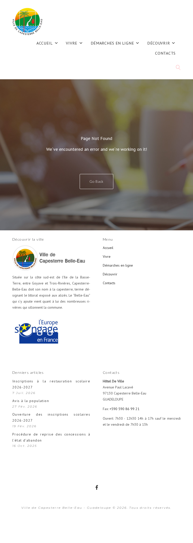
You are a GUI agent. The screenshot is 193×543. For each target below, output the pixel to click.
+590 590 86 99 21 (124, 409)
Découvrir (158, 43)
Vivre (71, 43)
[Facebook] (96, 487)
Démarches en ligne (112, 43)
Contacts (165, 53)
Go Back (96, 181)
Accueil (44, 43)
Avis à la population (30, 401)
